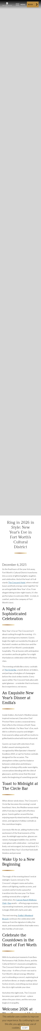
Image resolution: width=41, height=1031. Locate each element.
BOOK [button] (30, 4)
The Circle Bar (10, 670)
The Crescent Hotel (16, 582)
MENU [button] (22, 4)
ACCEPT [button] (25, 1028)
